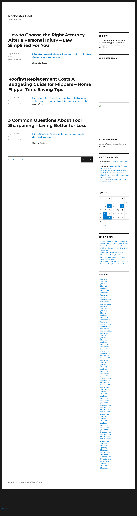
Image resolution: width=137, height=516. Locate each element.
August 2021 (104, 414)
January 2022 (104, 403)
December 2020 (105, 432)
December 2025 (105, 297)
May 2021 (103, 421)
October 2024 (104, 329)
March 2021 (104, 425)
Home (10, 57)
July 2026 (103, 281)
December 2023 (105, 351)
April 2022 (103, 396)
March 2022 (104, 398)
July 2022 (103, 389)
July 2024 (103, 335)
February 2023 (105, 374)
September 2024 (106, 331)
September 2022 (106, 385)
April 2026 (104, 288)
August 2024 (104, 333)
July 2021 (103, 416)
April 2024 (103, 342)
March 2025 (104, 317)
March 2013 (104, 450)
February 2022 (105, 401)
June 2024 (103, 338)
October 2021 (104, 410)
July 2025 (103, 308)
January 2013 (104, 454)
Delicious (6, 508)
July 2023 (103, 362)
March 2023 (104, 371)
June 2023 (103, 365)
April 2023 (103, 369)
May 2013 (103, 445)
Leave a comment (14, 60)
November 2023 (105, 353)
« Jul (104, 225)
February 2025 (105, 320)
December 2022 (105, 378)
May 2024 (103, 340)
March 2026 (104, 290)
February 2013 (105, 452)
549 (25, 159)
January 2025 (104, 322)
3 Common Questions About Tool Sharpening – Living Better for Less (47, 123)
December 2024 (105, 324)
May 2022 (103, 394)
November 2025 (105, 299)
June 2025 (103, 311)
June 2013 (103, 443)
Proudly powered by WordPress (31, 482)
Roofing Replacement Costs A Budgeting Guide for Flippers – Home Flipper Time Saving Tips (49, 84)
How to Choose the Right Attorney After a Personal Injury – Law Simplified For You (46, 40)
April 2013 (103, 448)
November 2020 (105, 434)
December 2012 (105, 457)
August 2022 (104, 387)
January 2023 (104, 376)
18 (105, 214)
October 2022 (104, 383)
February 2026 (105, 293)
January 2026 (104, 295)
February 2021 (105, 428)
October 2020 (104, 436)
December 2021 (105, 405)
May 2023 (103, 367)
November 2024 (105, 326)
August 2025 (104, 306)
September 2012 (105, 461)
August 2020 (104, 441)
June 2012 (103, 463)
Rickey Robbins (105, 171)
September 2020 (106, 439)
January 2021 (104, 430)
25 (105, 218)
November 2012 (105, 459)
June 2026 (103, 284)
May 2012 (103, 466)
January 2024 (104, 349)
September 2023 (105, 358)
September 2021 (105, 412)
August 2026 (104, 279)
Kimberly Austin (105, 175)
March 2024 (104, 344)
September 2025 (106, 304)
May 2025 (103, 313)
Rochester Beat (20, 16)
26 (109, 218)
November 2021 (105, 407)
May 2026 (103, 286)
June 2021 (103, 419)
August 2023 (104, 360)
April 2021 (103, 423)
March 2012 (104, 468)
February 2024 (105, 347)
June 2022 (103, 392)
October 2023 (104, 356)
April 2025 (103, 315)
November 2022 (105, 380)
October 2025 (104, 302)
